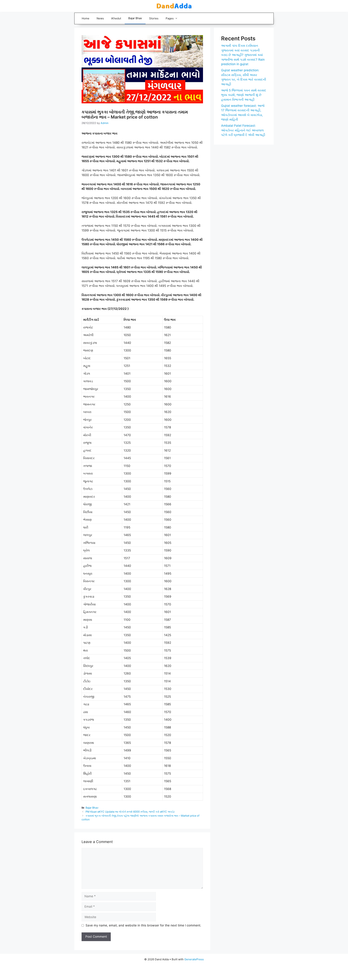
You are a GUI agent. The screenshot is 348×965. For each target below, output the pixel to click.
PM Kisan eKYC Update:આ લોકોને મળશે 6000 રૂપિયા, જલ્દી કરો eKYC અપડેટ (130, 811)
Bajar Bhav (135, 18)
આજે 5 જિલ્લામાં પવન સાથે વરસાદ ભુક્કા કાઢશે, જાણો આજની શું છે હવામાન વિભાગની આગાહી (243, 95)
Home (85, 18)
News (100, 18)
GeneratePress (194, 959)
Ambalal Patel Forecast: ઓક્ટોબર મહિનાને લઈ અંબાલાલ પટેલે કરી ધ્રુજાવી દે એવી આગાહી (243, 130)
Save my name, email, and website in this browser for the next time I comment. (143, 925)
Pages (170, 18)
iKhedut (116, 18)
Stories (153, 18)
